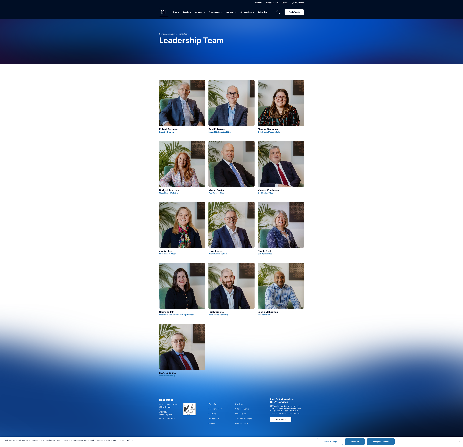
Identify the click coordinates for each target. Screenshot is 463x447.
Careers (285, 3)
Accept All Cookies (381, 441)
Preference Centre (242, 409)
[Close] (459, 441)
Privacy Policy (240, 414)
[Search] (278, 12)
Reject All (355, 441)
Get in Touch (294, 12)
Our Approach (213, 419)
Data (175, 12)
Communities (214, 12)
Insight (186, 12)
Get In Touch (281, 419)
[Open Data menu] (178, 12)
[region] (231, 442)
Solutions (230, 12)
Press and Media (241, 424)
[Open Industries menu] (268, 12)
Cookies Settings (330, 441)
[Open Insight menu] (190, 12)
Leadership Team (215, 409)
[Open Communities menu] (221, 12)
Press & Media (272, 3)
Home (161, 34)
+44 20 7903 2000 (167, 418)
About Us (258, 3)
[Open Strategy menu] (203, 12)
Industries (262, 12)
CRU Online (299, 3)
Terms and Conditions (243, 419)
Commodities (246, 12)
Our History (212, 404)
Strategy (199, 12)
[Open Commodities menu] (253, 12)
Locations (212, 414)
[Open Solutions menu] (235, 12)
